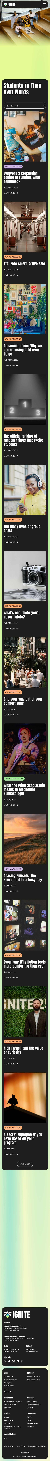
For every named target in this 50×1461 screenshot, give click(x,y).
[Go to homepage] (17, 1314)
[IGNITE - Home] (9, 4)
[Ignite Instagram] (5, 1361)
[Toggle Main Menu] (44, 4)
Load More (25, 1164)
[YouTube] (13, 1361)
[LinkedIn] (17, 1361)
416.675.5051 (30, 1349)
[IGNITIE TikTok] (9, 1361)
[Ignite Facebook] (21, 1361)
